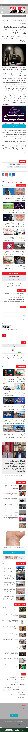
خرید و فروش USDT (21, 677)
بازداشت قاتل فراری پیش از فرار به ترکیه (17, 297)
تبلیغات (23, 708)
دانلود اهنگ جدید (21, 694)
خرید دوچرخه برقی (7, 687)
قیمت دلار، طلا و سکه (21, 707)
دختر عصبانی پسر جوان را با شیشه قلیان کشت (16, 299)
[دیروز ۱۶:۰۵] (22, 609)
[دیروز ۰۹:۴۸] (22, 654)
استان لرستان (12, 164)
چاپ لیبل (23, 689)
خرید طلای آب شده (21, 684)
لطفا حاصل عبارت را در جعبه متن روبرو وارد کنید (16, 329)
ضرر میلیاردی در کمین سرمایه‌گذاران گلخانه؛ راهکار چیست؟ (10, 614)
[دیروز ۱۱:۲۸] (22, 500)
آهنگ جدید (15, 687)
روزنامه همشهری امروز (23, 5)
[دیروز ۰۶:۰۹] (22, 487)
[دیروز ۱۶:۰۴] (22, 628)
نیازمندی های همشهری (15, 5)
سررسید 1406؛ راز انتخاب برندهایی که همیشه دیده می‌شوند (10, 627)
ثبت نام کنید (14, 126)
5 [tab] (14, 475)
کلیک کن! (14, 553)
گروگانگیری (17, 167)
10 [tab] (5, 475)
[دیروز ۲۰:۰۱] (14, 450)
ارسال (4, 335)
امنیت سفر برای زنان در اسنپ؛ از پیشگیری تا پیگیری (10, 665)
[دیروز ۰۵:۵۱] (22, 512)
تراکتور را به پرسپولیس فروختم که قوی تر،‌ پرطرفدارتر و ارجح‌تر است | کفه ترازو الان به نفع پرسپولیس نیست (10, 493)
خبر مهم (23, 164)
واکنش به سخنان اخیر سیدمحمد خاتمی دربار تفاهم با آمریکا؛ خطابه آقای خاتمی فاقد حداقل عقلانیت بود (10, 487)
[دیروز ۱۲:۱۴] (22, 493)
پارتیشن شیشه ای (15, 692)
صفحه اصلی (24, 20)
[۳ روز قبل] (22, 660)
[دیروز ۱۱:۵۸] (22, 641)
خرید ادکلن (23, 682)
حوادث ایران (10, 167)
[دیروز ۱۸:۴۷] (22, 519)
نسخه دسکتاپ (14, 715)
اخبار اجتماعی (18, 20)
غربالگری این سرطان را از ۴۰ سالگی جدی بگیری (15, 16)
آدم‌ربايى (18, 164)
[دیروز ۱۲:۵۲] (22, 525)
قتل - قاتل (23, 167)
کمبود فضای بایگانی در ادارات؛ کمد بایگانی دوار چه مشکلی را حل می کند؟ (10, 621)
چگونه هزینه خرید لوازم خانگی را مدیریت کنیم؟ (11, 634)
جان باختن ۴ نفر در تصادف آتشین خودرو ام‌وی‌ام (15, 283)
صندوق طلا (23, 692)
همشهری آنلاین (17, 9)
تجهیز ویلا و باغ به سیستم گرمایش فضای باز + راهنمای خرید (10, 608)
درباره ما (23, 705)
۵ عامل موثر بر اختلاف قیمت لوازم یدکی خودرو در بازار (10, 646)
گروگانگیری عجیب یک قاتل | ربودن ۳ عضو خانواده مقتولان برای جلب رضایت (14, 30)
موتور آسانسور (12, 677)
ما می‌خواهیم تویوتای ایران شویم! (12, 504)
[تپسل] (3, 104)
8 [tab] (9, 475)
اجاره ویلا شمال (10, 679)
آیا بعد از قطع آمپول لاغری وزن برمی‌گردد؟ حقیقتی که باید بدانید (11, 659)
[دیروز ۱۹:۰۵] (22, 506)
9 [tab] (7, 475)
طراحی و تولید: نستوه (13, 725)
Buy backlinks (16, 689)
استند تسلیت (22, 687)
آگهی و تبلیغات (7, 5)
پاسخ (5, 352)
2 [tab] (19, 475)
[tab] (14, 273)
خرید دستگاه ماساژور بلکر (20, 679)
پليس (14, 20)
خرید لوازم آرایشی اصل (14, 682)
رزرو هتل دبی (13, 694)
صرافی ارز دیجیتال (7, 689)
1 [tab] (21, 475)
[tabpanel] (14, 458)
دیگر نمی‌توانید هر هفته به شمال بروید (11, 524)
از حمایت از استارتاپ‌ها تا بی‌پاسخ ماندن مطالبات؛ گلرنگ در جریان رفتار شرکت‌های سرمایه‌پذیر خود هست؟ (11, 654)
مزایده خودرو (12, 684)
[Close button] (27, 727)
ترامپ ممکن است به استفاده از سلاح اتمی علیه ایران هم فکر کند (11, 518)
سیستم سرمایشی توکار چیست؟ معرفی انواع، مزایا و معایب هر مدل (10, 640)
